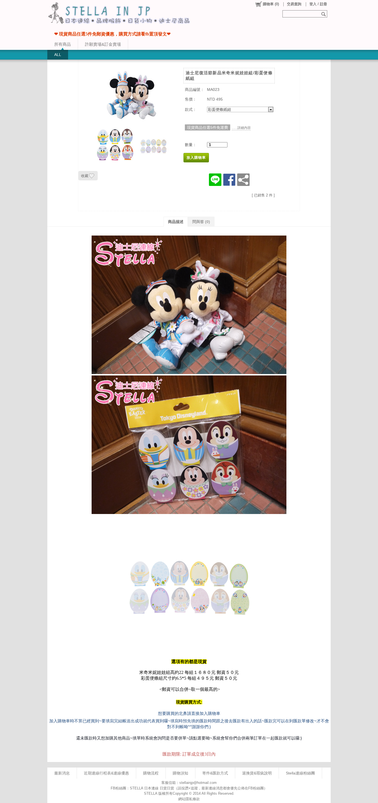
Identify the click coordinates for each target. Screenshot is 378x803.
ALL (57, 54)
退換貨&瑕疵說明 (257, 773)
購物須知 (180, 773)
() (271, 4)
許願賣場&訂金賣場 (103, 44)
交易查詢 (294, 4)
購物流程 (151, 773)
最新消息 (62, 773)
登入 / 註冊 (318, 4)
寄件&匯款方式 (215, 773)
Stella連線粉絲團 (300, 773)
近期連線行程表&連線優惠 (106, 773)
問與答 (201, 221)
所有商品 (62, 44)
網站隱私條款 (189, 799)
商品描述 (175, 221)
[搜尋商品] (324, 14)
